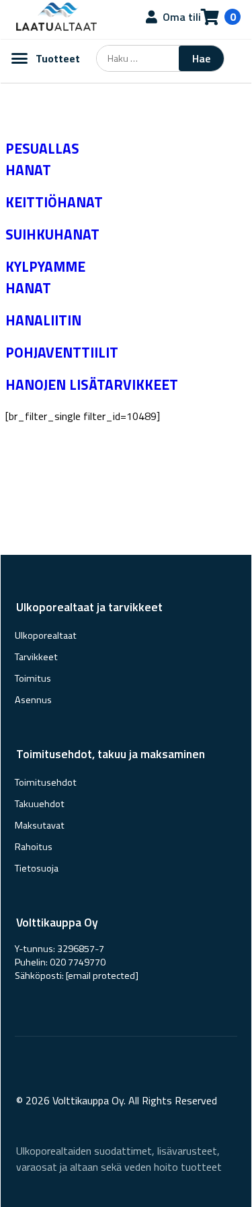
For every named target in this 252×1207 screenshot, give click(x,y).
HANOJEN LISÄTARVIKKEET (91, 384)
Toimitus (33, 678)
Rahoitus (33, 846)
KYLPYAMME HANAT (45, 277)
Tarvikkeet (36, 656)
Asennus (33, 699)
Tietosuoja (36, 868)
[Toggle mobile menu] (19, 58)
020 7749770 (78, 962)
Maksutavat (40, 825)
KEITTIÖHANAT (54, 202)
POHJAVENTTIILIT (61, 352)
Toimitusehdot (46, 782)
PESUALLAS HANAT (42, 159)
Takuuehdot (40, 803)
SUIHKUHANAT (52, 234)
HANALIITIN (43, 320)
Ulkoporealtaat (46, 635)
